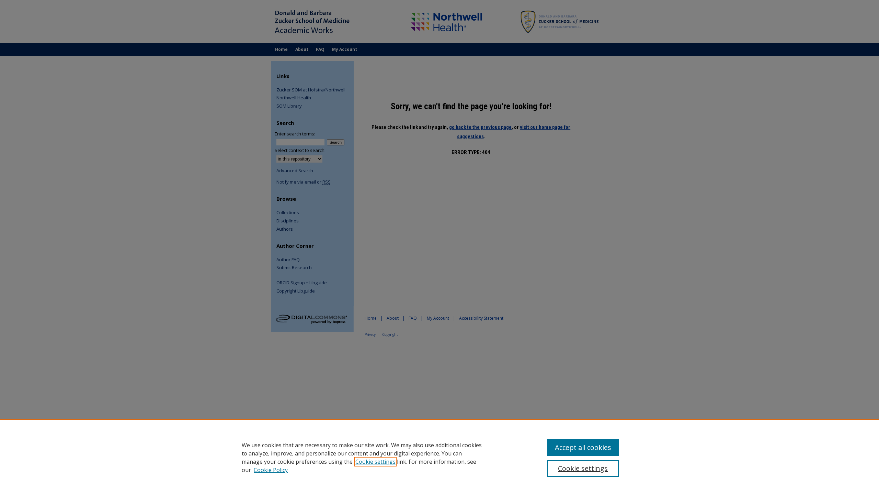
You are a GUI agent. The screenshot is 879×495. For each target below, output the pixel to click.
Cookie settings (375, 461)
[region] (439, 457)
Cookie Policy (271, 470)
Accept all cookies (583, 447)
